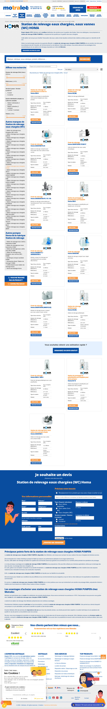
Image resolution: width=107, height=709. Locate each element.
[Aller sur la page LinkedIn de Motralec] (61, 697)
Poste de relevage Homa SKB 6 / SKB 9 (91, 656)
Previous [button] (25, 633)
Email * (24, 507)
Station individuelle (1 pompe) (14, 103)
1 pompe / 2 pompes (13, 110)
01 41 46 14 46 (70, 1)
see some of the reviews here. (15, 640)
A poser (10, 93)
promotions (93, 7)
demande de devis (78, 8)
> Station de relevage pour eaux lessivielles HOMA (15, 246)
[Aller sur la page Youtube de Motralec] (53, 697)
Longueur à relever (82, 515)
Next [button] (100, 638)
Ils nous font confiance (44, 659)
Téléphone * (42, 507)
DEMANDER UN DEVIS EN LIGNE (31, 50)
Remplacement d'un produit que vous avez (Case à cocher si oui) (80, 493)
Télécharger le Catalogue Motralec (64, 656)
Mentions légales (77, 698)
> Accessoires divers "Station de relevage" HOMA (15, 262)
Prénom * (41, 501)
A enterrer (10, 95)
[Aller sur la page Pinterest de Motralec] (57, 697)
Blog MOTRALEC (43, 666)
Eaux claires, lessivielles (62, 505)
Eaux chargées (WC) (65, 512)
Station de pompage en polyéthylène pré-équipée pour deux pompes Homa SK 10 (91, 667)
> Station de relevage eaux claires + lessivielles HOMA (16, 242)
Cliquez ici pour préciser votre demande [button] (66, 524)
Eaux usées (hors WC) (63, 509)
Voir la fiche (34, 119)
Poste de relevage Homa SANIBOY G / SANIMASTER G (91, 662)
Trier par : (60, 69)
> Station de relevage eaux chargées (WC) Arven (13, 131)
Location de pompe (60, 666)
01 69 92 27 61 (82, 1)
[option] (47, 639)
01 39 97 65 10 (59, 1)
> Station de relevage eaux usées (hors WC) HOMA (15, 249)
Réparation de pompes (61, 671)
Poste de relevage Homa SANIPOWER (91, 659)
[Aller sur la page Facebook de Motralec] (46, 697)
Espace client (92, 1)
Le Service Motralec (60, 663)
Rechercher (85, 59)
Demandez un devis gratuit (65, 350)
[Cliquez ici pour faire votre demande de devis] (89, 680)
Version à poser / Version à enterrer (63, 516)
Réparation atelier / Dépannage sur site (66, 668)
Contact (86, 698)
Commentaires (60, 526)
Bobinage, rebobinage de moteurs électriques (64, 677)
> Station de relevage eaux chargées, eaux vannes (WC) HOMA (14, 254)
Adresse (25, 520)
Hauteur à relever (82, 502)
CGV (72, 698)
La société (41, 656)
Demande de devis (36, 122)
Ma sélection (99, 1)
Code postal (26, 526)
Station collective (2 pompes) (13, 107)
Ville (39, 526)
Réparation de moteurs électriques (64, 673)
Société (87, 1)
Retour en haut (103, 657)
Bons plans (93, 10)
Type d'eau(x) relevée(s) (63, 502)
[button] (8, 15)
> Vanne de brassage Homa (14, 268)
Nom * (24, 501)
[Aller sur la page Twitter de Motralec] (50, 697)
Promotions (41, 661)
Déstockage (41, 664)
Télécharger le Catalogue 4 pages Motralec (64, 659)
